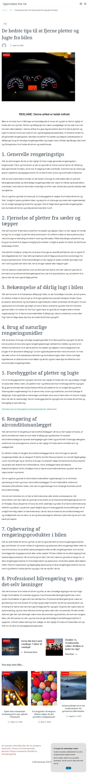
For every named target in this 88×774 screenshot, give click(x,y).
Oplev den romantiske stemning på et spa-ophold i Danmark (14, 714)
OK (68, 768)
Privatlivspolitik (9, 754)
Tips (5, 24)
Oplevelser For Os (14, 4)
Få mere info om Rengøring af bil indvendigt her (24, 409)
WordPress (32, 751)
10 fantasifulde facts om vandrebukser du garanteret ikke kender (73, 708)
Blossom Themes (9, 751)
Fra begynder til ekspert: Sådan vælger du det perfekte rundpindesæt (44, 714)
